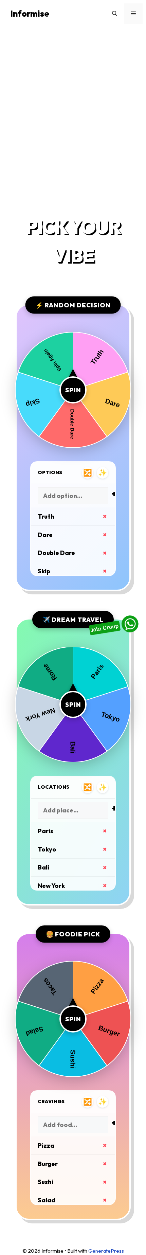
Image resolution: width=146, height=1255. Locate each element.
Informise (29, 13)
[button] (114, 13)
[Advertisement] (73, 119)
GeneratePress (106, 1251)
